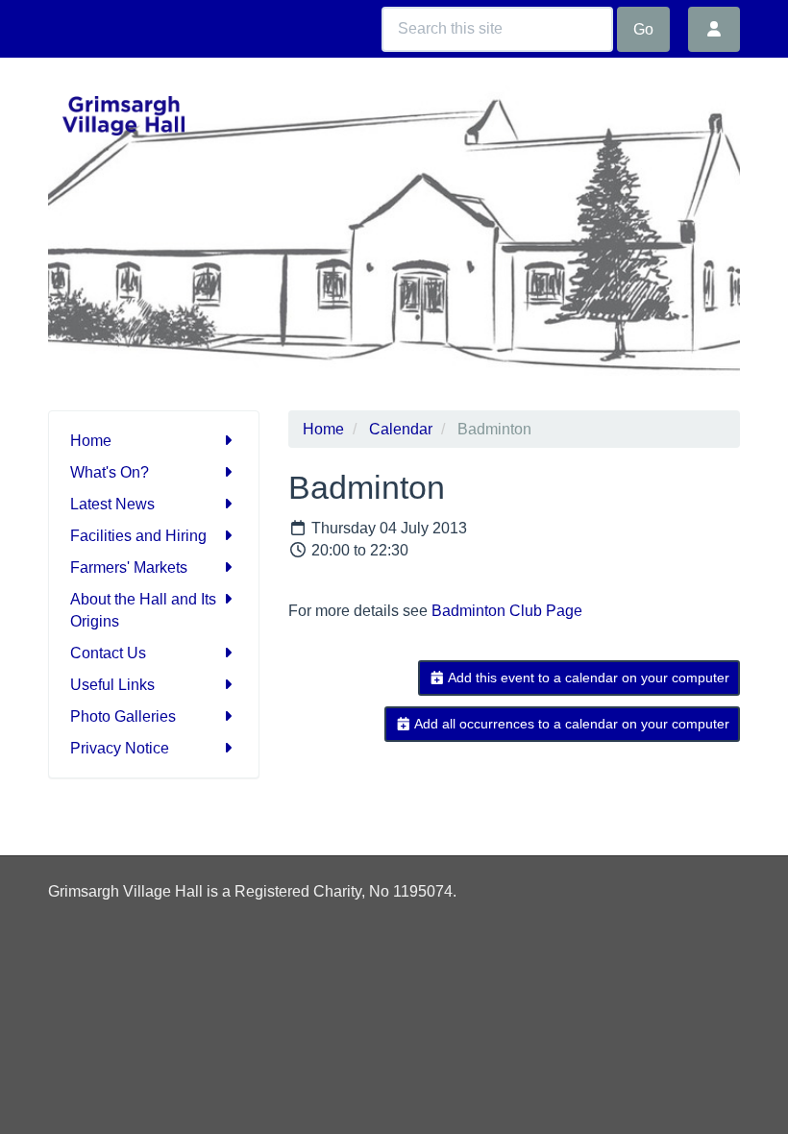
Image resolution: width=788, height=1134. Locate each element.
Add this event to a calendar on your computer (587, 677)
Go (643, 29)
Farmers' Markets (128, 567)
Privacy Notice (119, 748)
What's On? (109, 472)
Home (90, 440)
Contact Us (108, 653)
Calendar (400, 429)
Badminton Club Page (506, 611)
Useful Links (112, 685)
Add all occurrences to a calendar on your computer (570, 723)
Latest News (112, 504)
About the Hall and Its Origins (143, 610)
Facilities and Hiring (138, 536)
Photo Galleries (123, 716)
